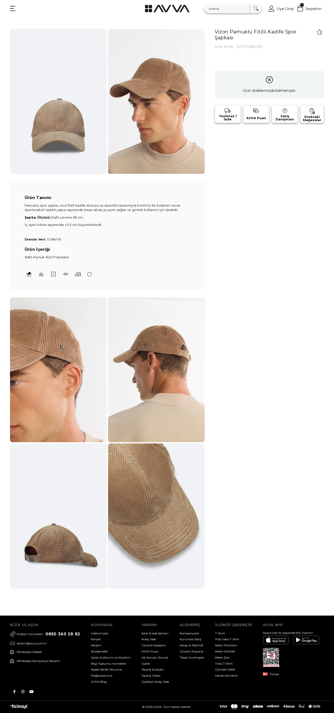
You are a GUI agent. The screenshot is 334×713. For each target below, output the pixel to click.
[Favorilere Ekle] (319, 32)
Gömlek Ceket (225, 669)
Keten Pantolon (226, 645)
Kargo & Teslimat (191, 645)
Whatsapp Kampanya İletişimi (38, 661)
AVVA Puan (150, 651)
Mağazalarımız (101, 675)
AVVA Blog (99, 681)
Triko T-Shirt (224, 663)
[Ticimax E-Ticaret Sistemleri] (19, 708)
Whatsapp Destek (29, 652)
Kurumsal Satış (190, 639)
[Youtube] (31, 692)
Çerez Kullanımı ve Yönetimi (111, 657)
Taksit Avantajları (192, 657)
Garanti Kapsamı (154, 645)
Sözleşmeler (99, 651)
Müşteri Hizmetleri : (48, 634)
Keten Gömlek (225, 651)
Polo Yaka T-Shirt (227, 639)
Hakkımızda (99, 633)
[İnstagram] (23, 692)
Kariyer (96, 639)
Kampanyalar (189, 633)
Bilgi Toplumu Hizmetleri (108, 663)
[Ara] (255, 8)
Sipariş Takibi (151, 675)
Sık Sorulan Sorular (155, 657)
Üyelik (146, 663)
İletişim (96, 645)
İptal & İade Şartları (155, 633)
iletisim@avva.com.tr (32, 643)
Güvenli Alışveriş (191, 651)
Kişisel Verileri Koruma (106, 669)
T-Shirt (220, 633)
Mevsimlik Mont (226, 675)
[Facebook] (14, 692)
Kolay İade (149, 639)
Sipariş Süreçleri (153, 669)
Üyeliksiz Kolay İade (155, 681)
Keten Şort (222, 657)
